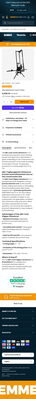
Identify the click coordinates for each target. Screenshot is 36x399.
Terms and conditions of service (16, 374)
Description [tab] (6, 148)
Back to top (18, 304)
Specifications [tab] (20, 148)
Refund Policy (6, 376)
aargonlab (13, 371)
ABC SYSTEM (6, 83)
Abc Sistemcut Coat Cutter (18, 29)
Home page (5, 29)
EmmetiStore (10, 368)
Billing (13, 96)
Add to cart (24, 102)
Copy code (22, 10)
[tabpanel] (18, 211)
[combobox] (18, 23)
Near (3, 374)
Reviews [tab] (32, 148)
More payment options (18, 112)
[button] (33, 17)
